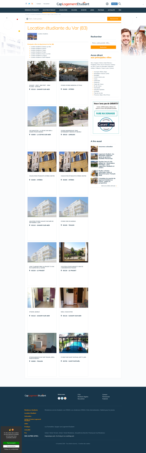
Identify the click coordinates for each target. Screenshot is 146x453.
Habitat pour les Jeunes (107, 410)
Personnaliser (11, 446)
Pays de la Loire (98, 93)
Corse (95, 79)
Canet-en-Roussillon (101, 66)
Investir (83, 10)
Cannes (112, 68)
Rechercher (114, 19)
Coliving (74, 10)
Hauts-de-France (99, 84)
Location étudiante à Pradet (38, 52)
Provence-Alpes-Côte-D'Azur (102, 95)
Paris (98, 64)
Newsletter (47, 3)
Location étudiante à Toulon (38, 50)
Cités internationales (92, 410)
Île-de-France (97, 86)
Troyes (103, 68)
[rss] (32, 4)
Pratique (101, 10)
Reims (101, 63)
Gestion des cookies (84, 443)
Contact (39, 3)
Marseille (110, 66)
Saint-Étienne (107, 63)
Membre (108, 4)
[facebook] (26, 4)
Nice (92, 63)
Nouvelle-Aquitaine (99, 89)
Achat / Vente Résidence (66, 433)
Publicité (105, 399)
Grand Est (96, 82)
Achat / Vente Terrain (51, 433)
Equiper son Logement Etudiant (64, 427)
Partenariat (106, 397)
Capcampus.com (50, 436)
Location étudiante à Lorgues (39, 55)
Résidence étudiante (32, 10)
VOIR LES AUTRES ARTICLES (109, 185)
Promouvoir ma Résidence (96, 433)
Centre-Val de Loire (99, 77)
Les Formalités (49, 427)
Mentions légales (83, 397)
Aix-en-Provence (105, 64)
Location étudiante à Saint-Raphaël (40, 57)
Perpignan (93, 64)
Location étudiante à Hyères (38, 48)
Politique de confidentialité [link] (11, 449)
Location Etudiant (49, 10)
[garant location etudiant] (106, 117)
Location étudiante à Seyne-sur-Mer (41, 54)
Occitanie (96, 91)
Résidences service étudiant (53, 410)
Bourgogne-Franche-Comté (101, 73)
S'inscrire (114, 3)
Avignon (96, 63)
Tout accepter (11, 443)
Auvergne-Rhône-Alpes (100, 72)
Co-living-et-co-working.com (65, 436)
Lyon (107, 68)
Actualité (111, 10)
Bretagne (96, 75)
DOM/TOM (97, 80)
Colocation (63, 10)
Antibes (93, 68)
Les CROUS (66, 410)
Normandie (97, 88)
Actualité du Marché (81, 433)
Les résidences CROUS (78, 410)
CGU (79, 394)
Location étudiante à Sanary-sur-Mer (41, 46)
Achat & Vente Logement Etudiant (32, 420)
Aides (92, 10)
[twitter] (29, 4)
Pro (120, 10)
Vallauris (98, 68)
